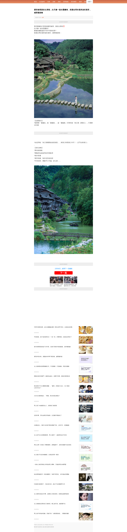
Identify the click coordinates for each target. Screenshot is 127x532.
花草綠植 (65, 1)
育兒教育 (73, 1)
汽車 (48, 1)
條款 (44, 526)
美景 (80, 1)
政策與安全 (40, 526)
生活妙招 (42, 1)
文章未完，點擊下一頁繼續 (63, 268)
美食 (59, 1)
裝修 (85, 1)
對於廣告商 (51, 526)
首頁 (35, 1)
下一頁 (63, 273)
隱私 (46, 526)
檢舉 (43, 17)
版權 (48, 526)
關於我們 (36, 526)
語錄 (54, 1)
